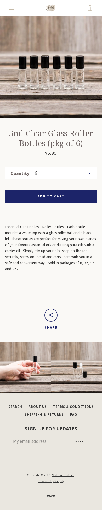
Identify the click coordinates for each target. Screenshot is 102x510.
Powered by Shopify (51, 481)
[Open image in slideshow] (51, 67)
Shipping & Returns (44, 415)
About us (38, 407)
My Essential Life (63, 475)
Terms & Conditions (73, 407)
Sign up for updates (51, 428)
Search (15, 407)
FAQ (73, 415)
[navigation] (11, 7)
